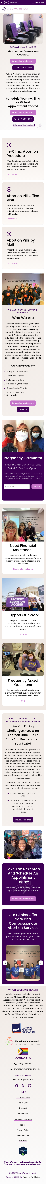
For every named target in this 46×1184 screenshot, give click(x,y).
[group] (23, 963)
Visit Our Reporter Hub (23, 1079)
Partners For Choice (31, 1177)
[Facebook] (16, 1085)
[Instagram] (29, 1085)
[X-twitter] (23, 1085)
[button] (38, 2)
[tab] (23, 1163)
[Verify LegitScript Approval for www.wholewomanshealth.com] (23, 1155)
